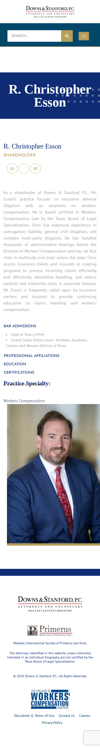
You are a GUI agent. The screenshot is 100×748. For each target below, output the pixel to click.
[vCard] (35, 168)
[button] (50, 326)
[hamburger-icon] (84, 36)
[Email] (12, 168)
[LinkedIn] (24, 168)
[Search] (67, 36)
